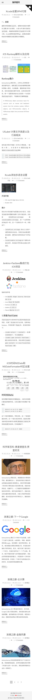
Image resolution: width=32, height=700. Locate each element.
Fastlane (4, 325)
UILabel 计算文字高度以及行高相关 (16, 133)
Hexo (10, 698)
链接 (26, 96)
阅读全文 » (4, 41)
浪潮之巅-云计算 (16, 579)
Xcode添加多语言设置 (16, 175)
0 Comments (16, 17)
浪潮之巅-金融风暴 (16, 635)
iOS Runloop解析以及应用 (16, 54)
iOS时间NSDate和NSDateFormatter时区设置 (16, 365)
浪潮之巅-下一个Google (16, 517)
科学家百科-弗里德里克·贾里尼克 (16, 449)
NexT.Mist (16, 698)
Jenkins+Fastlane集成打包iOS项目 (16, 265)
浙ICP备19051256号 (16, 693)
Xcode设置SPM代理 (16, 11)
